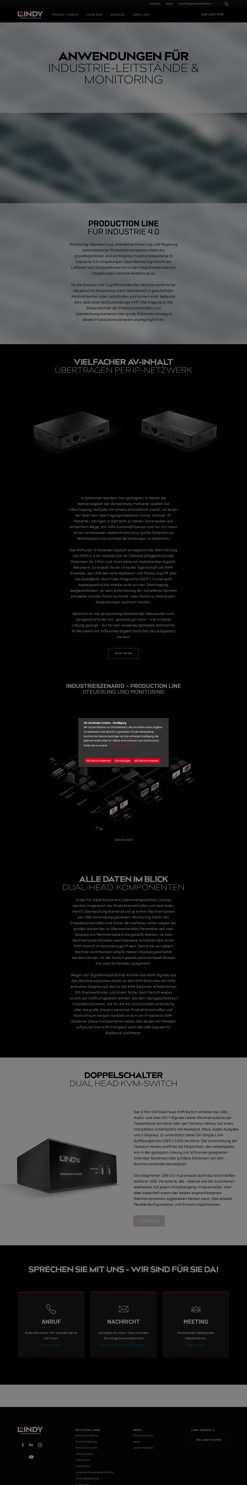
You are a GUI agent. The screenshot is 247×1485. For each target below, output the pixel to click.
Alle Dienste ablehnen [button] (98, 760)
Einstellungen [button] (123, 760)
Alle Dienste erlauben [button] (146, 760)
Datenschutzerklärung (123, 745)
